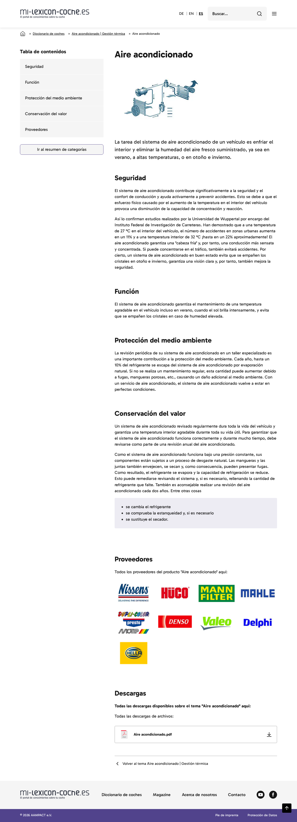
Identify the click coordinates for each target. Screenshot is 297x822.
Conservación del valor (46, 113)
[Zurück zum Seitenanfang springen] (286, 808)
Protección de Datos (262, 815)
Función (32, 82)
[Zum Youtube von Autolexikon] (261, 795)
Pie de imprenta (226, 815)
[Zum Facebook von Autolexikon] (273, 795)
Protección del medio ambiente (53, 98)
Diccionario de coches (49, 34)
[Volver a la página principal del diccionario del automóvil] (55, 13)
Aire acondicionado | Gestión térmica (98, 34)
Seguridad (34, 66)
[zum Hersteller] (134, 592)
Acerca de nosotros (199, 795)
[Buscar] (259, 13)
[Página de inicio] (23, 33)
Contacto (236, 795)
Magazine (162, 795)
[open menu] (274, 13)
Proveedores (36, 129)
